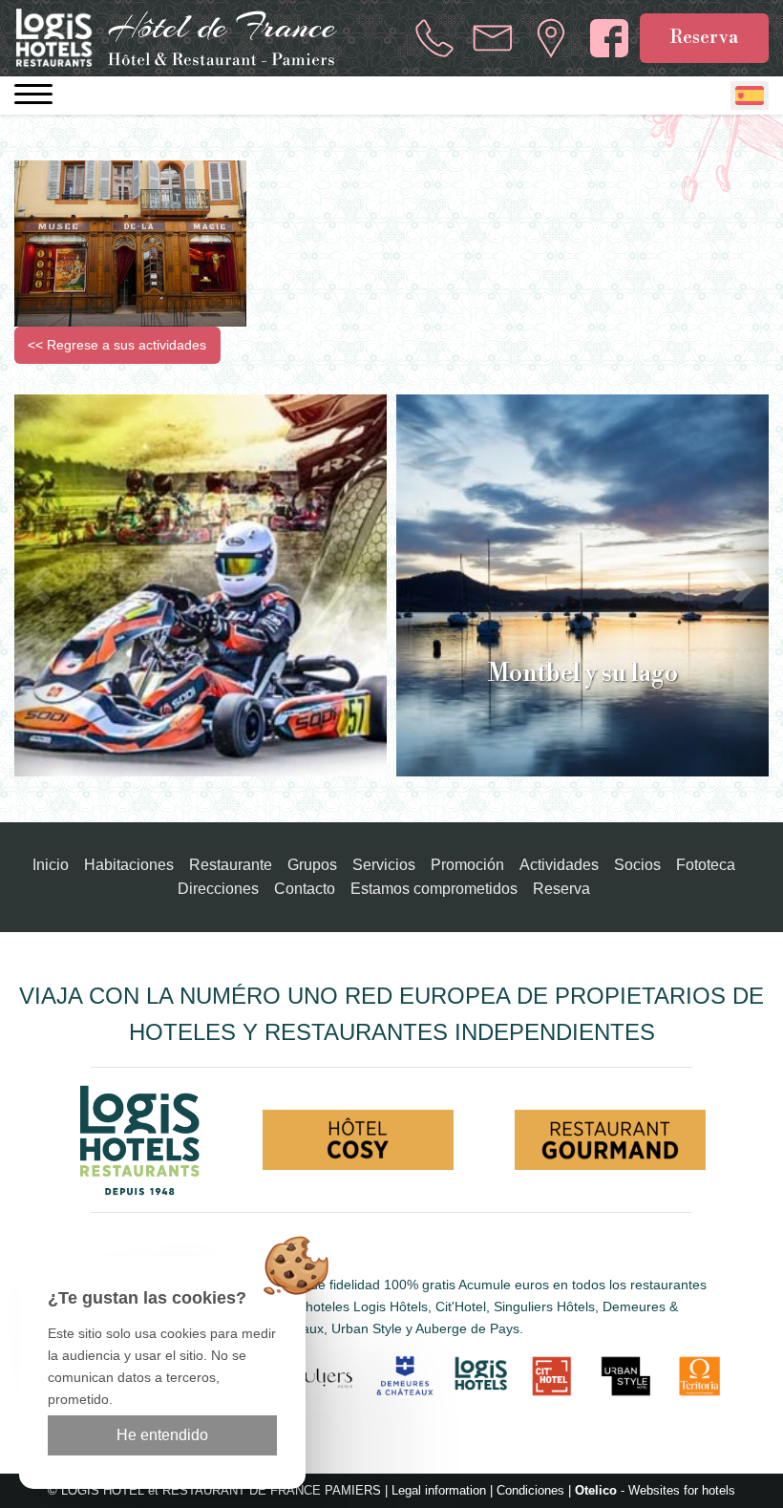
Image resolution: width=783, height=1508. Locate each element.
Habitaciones (129, 865)
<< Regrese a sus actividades (117, 344)
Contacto (304, 889)
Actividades (559, 865)
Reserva (704, 37)
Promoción (467, 865)
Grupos (312, 865)
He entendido (162, 1435)
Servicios (383, 865)
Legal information (439, 1490)
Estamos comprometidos (434, 889)
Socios (637, 865)
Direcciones (218, 889)
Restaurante (230, 865)
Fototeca (705, 865)
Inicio (50, 865)
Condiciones (530, 1490)
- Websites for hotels (655, 1490)
